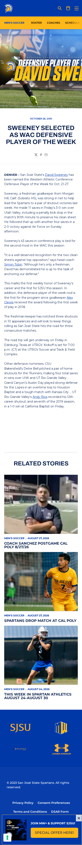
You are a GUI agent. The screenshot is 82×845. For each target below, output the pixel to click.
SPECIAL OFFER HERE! (56, 834)
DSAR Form (60, 812)
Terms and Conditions (30, 812)
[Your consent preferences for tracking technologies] (7, 838)
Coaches (53, 22)
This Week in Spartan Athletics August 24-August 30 (37, 696)
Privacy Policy (22, 803)
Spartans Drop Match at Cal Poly (40, 620)
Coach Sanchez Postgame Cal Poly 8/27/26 (35, 545)
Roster (36, 22)
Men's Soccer (14, 538)
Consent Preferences (54, 803)
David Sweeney (56, 175)
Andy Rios (40, 397)
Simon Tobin (13, 264)
